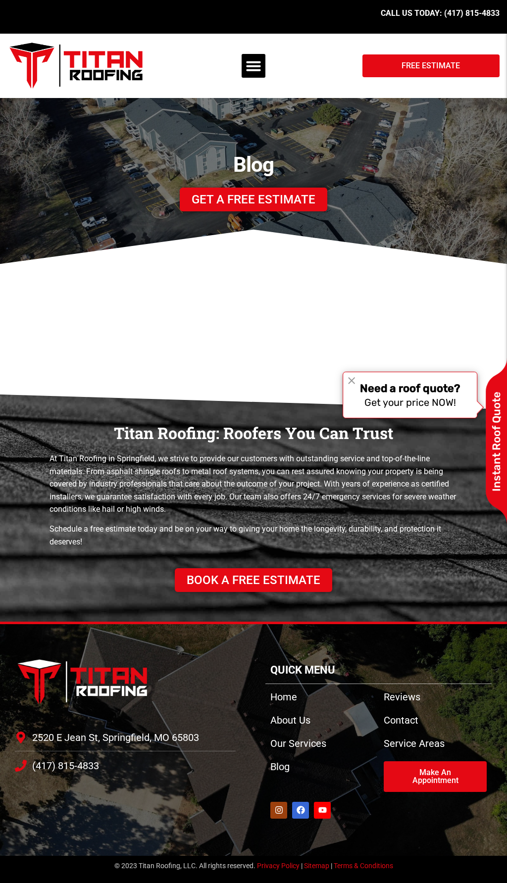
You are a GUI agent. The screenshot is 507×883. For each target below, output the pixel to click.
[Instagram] (278, 810)
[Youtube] (322, 810)
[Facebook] (300, 810)
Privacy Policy (278, 866)
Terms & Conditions (363, 866)
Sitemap (316, 866)
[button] (253, 66)
